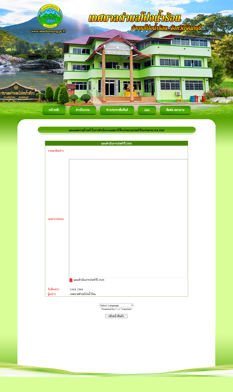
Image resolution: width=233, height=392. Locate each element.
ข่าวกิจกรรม (83, 110)
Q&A (147, 110)
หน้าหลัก (54, 110)
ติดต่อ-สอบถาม (175, 110)
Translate (126, 309)
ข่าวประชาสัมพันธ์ (117, 110)
